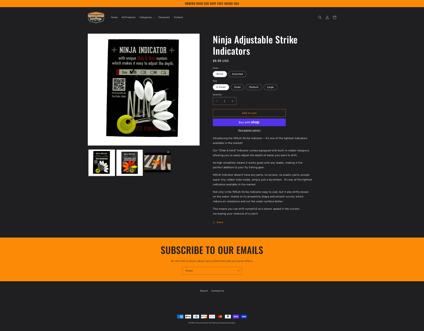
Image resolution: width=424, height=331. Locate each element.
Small (237, 87)
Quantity (217, 94)
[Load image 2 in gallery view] (129, 163)
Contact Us (217, 290)
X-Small (221, 87)
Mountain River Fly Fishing (207, 323)
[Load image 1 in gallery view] (102, 163)
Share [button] (220, 222)
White (219, 74)
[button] (146, 17)
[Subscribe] (238, 271)
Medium (254, 87)
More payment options (249, 130)
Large (270, 87)
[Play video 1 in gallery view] (157, 163)
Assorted (237, 74)
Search (204, 290)
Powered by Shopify (226, 323)
